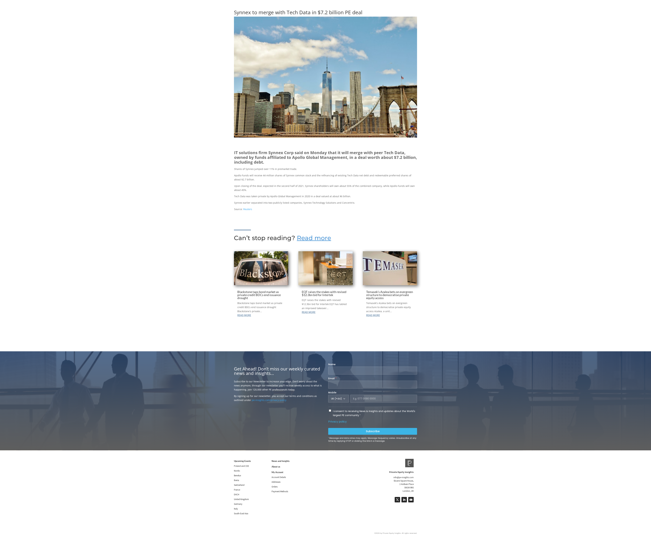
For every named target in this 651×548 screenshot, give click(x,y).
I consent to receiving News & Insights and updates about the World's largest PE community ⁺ (374, 413)
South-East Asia (241, 513)
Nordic (237, 470)
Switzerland (239, 485)
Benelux (237, 475)
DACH (236, 494)
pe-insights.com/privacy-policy (269, 400)
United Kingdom (241, 499)
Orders (275, 486)
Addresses (276, 482)
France (237, 489)
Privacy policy (337, 422)
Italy (236, 508)
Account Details (279, 477)
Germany (238, 504)
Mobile (332, 392)
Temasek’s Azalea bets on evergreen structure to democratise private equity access (389, 295)
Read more (314, 238)
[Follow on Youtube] (411, 499)
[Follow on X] (397, 499)
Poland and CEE (241, 466)
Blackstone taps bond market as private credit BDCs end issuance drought (259, 295)
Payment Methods (280, 491)
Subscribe (373, 431)
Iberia (236, 480)
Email (332, 378)
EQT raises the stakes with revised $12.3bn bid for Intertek (324, 293)
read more (244, 315)
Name (332, 364)
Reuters (247, 209)
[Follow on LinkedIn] (404, 499)
